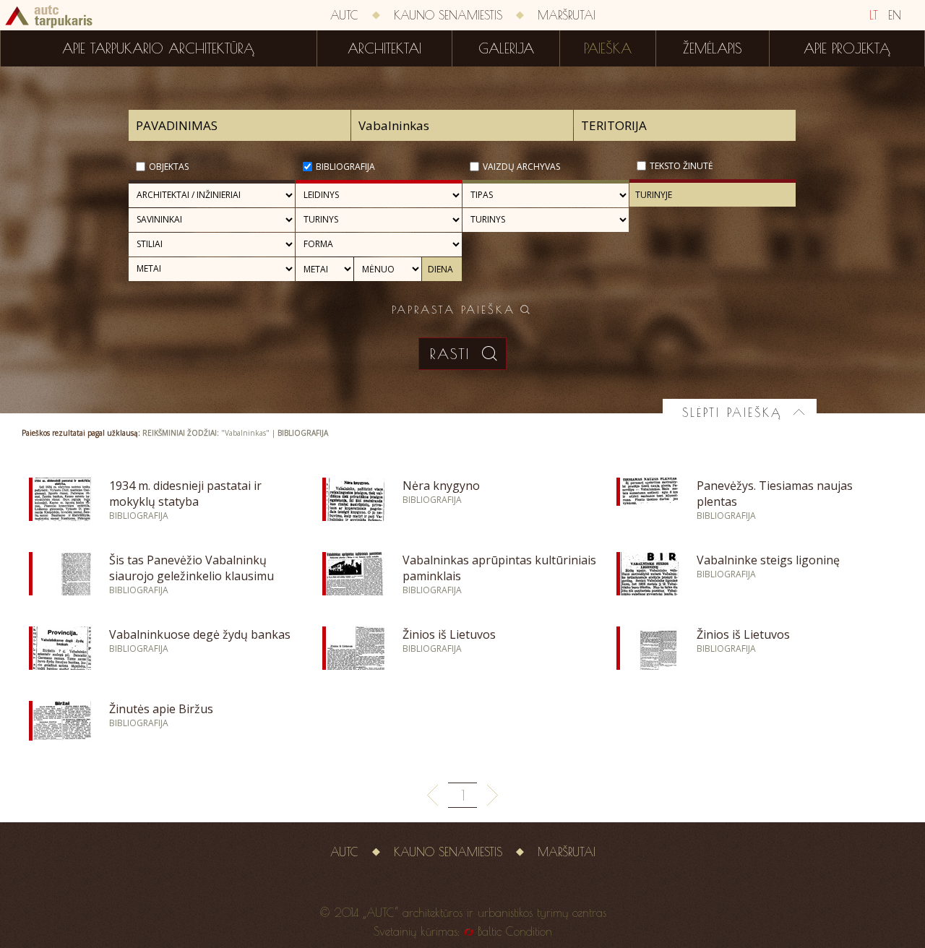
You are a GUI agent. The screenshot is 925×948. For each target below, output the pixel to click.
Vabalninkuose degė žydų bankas (200, 634)
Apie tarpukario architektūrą (158, 48)
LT (873, 15)
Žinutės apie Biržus (161, 709)
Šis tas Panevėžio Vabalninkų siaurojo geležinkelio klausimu (191, 568)
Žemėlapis (712, 48)
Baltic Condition (515, 931)
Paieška (608, 48)
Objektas (169, 166)
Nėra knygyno (441, 486)
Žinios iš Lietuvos (449, 634)
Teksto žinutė (681, 166)
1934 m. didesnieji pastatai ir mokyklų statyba (185, 493)
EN (894, 15)
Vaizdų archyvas (521, 166)
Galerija (506, 48)
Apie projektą (847, 48)
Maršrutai (566, 15)
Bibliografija (345, 166)
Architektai (384, 48)
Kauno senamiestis (448, 15)
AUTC (344, 15)
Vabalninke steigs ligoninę (768, 560)
